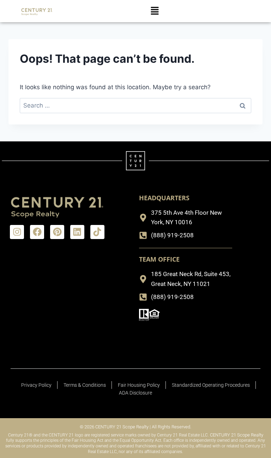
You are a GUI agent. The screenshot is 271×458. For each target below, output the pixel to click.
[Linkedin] (77, 232)
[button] (154, 11)
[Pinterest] (57, 232)
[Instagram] (17, 232)
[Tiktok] (97, 232)
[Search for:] (135, 105)
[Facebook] (37, 232)
